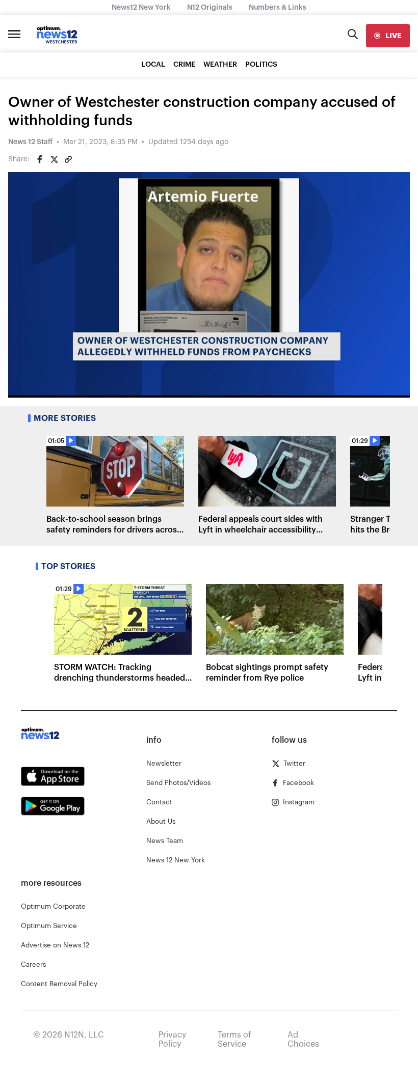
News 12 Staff (30, 142)
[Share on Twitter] (54, 159)
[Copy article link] (68, 159)
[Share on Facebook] (40, 159)
